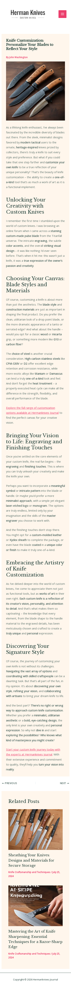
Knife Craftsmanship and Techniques (29, 872)
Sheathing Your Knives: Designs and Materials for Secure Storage (31, 860)
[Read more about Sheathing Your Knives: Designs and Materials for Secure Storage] (35, 829)
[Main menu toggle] (62, 14)
